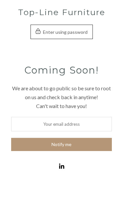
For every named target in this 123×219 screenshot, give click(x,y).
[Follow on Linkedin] (62, 166)
